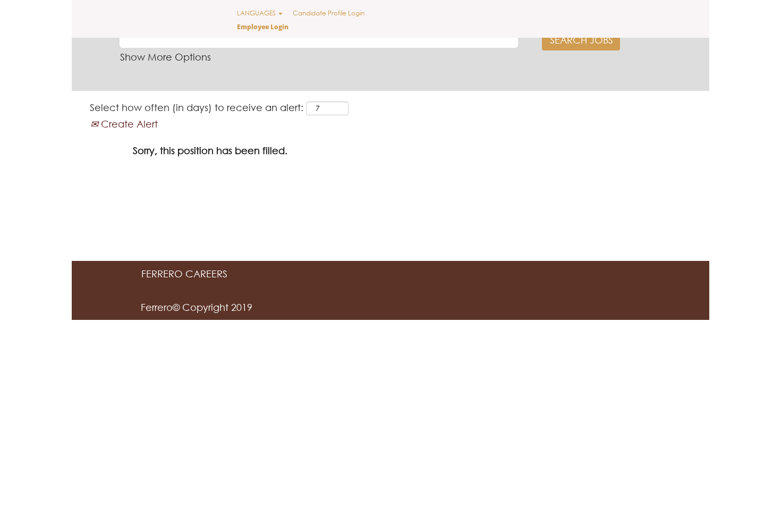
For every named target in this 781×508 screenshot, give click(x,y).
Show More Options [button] (165, 57)
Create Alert (128, 124)
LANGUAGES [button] (257, 13)
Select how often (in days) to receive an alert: (196, 107)
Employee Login (262, 26)
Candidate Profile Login (328, 13)
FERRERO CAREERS (184, 274)
